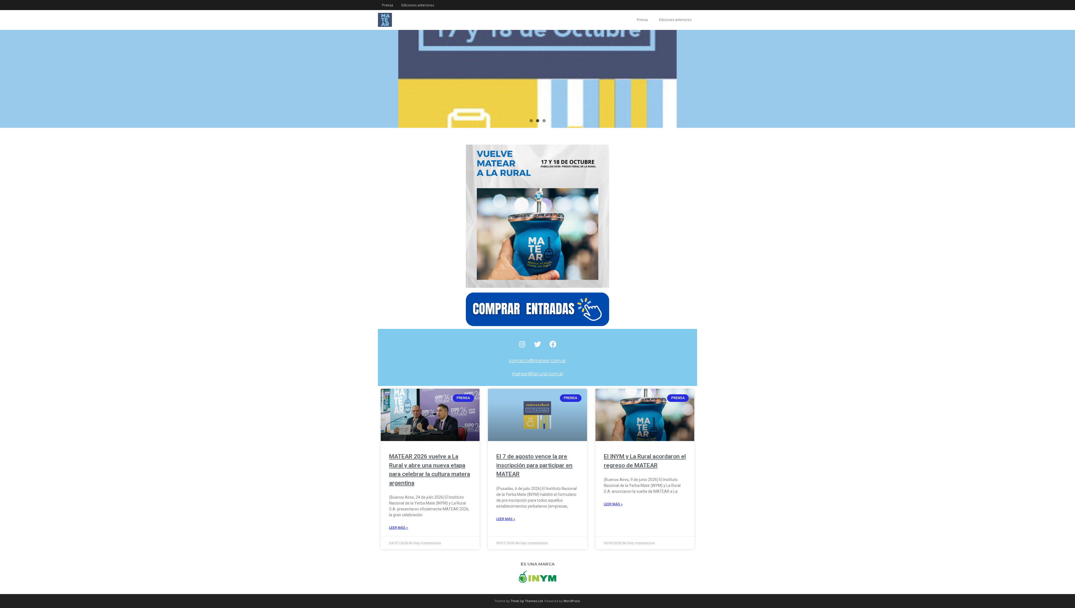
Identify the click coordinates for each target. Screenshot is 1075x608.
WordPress (572, 601)
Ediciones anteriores (417, 5)
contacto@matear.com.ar (537, 360)
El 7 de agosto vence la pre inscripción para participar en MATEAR (534, 465)
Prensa (387, 5)
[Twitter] (537, 344)
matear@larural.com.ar (538, 373)
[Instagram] (522, 344)
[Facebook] (553, 344)
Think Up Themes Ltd (527, 601)
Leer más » (398, 528)
